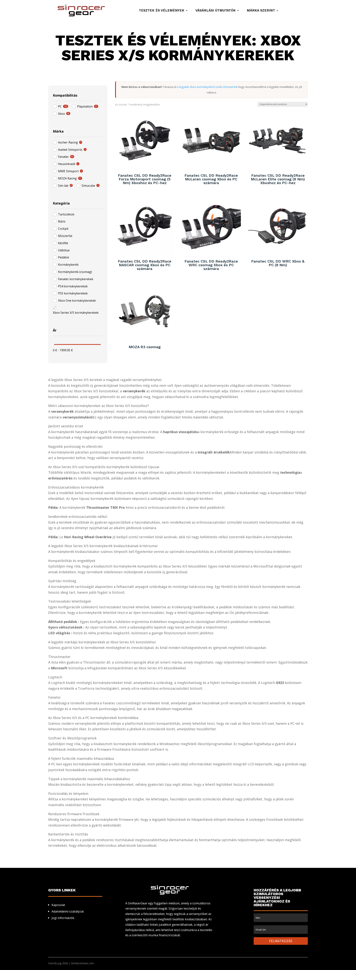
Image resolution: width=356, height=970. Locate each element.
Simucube (88, 186)
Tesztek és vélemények (161, 10)
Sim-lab (63, 186)
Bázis (61, 221)
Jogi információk (63, 918)
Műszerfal (65, 236)
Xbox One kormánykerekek (77, 300)
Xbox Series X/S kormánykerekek (76, 313)
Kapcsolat (58, 905)
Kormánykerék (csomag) (75, 272)
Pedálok (63, 257)
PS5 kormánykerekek (73, 293)
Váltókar (64, 250)
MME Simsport (68, 171)
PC (60, 106)
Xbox (61, 114)
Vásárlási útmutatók (215, 10)
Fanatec (63, 157)
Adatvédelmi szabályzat (68, 911)
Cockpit (63, 229)
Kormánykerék (68, 265)
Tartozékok (66, 214)
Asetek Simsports (70, 150)
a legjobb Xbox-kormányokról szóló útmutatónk (207, 87)
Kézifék (63, 243)
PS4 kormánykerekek (73, 286)
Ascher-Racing (68, 142)
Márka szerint (261, 10)
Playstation (85, 106)
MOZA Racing (67, 178)
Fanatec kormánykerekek (75, 279)
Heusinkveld (66, 164)
